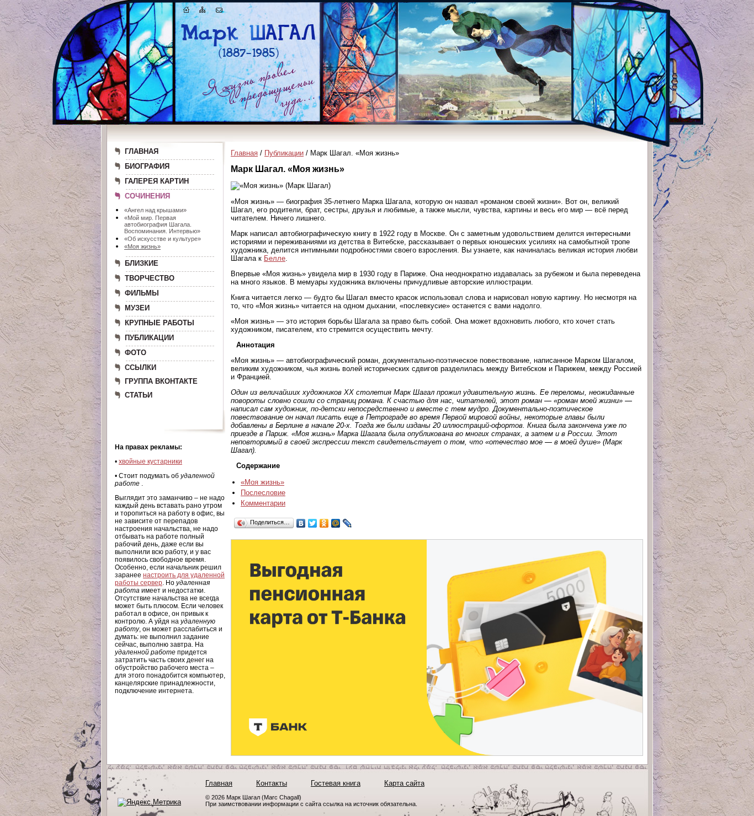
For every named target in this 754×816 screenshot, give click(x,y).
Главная (244, 153)
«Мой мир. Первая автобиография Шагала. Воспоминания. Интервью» (162, 224)
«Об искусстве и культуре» (162, 238)
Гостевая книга (335, 783)
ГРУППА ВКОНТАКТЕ (161, 381)
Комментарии (263, 503)
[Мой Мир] (336, 523)
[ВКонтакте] (301, 523)
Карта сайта (404, 783)
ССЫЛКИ (140, 367)
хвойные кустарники (150, 461)
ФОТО (135, 352)
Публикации (284, 153)
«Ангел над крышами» (155, 210)
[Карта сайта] (202, 12)
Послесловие (263, 492)
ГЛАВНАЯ (141, 151)
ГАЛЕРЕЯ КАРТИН (157, 181)
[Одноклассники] (324, 523)
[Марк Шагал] (248, 58)
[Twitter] (312, 523)
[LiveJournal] (347, 523)
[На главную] (186, 12)
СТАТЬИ (138, 395)
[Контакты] (219, 12)
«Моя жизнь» (142, 246)
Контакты (271, 783)
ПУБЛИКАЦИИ (149, 338)
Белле (274, 258)
